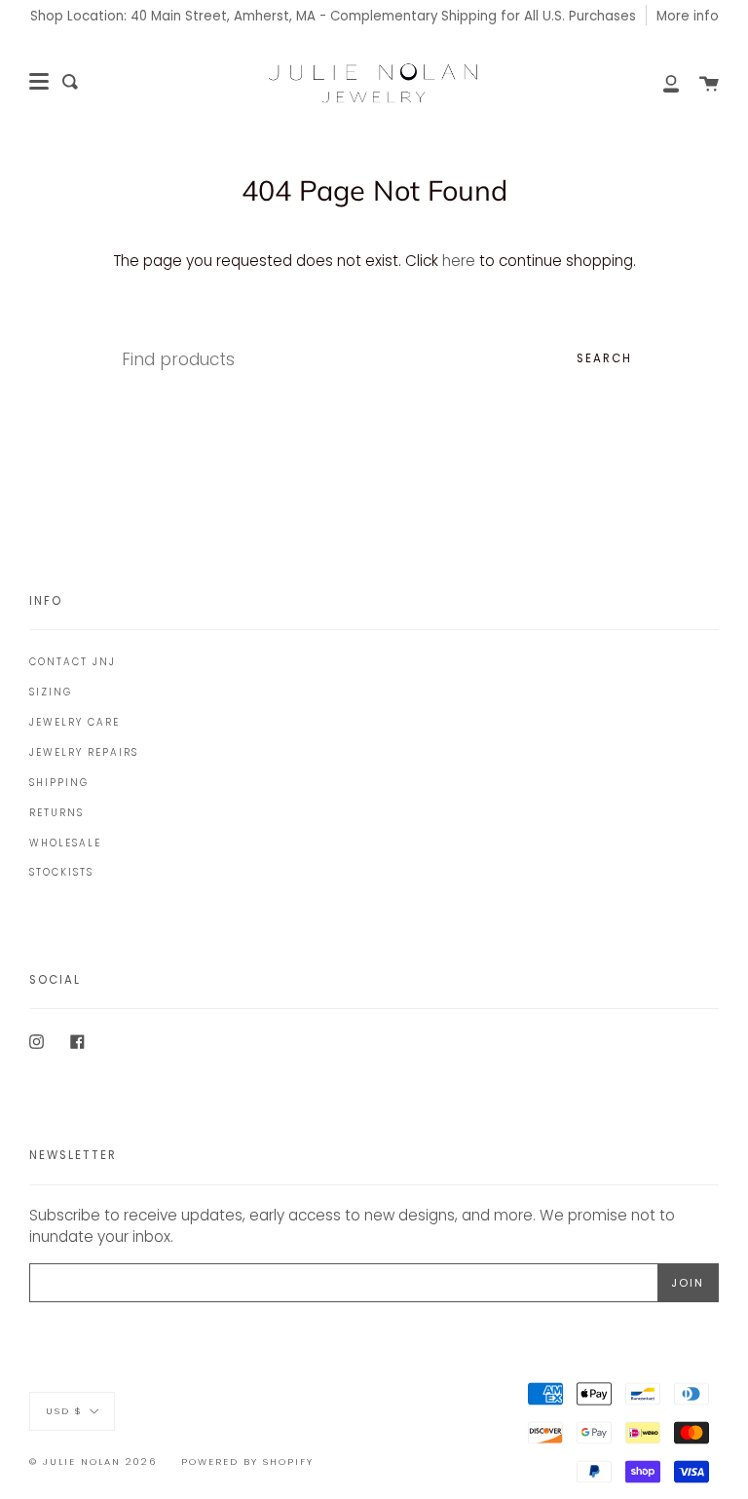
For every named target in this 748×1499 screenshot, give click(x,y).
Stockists (61, 872)
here (458, 260)
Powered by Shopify (247, 1461)
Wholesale (65, 843)
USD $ (64, 1411)
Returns (56, 812)
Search (604, 358)
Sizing (50, 692)
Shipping (59, 782)
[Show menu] (39, 82)
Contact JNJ (72, 662)
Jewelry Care (74, 722)
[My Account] (660, 81)
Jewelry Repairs (83, 752)
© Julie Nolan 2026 (93, 1461)
